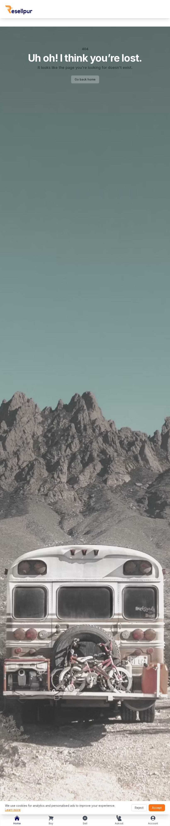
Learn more (13, 809)
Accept (157, 807)
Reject (139, 807)
